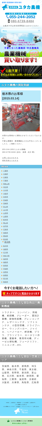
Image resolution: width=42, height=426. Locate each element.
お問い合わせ (36, 406)
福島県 (5, 262)
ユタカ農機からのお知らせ (21, 404)
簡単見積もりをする (10, 160)
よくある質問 (25, 402)
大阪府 (5, 194)
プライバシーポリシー (27, 406)
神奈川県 (6, 256)
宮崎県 (5, 203)
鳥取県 (5, 282)
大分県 (5, 190)
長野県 (5, 272)
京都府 (5, 174)
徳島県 (5, 233)
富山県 (5, 207)
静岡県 (5, 275)
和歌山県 (6, 184)
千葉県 (5, 180)
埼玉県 (5, 187)
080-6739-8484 (22, 21)
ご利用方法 (13, 402)
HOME (7, 402)
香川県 (5, 278)
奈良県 (5, 197)
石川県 (5, 252)
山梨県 (5, 216)
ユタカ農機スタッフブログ (9, 406)
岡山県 (5, 223)
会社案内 (18, 406)
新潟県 (5, 239)
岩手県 (5, 226)
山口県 (5, 210)
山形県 (5, 213)
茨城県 (5, 269)
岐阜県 (5, 220)
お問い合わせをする (10, 158)
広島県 (5, 229)
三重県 (5, 171)
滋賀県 (5, 249)
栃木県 (5, 246)
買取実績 (19, 402)
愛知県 (5, 236)
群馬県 (5, 265)
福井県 (5, 259)
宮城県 (5, 200)
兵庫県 (5, 177)
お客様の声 (32, 402)
